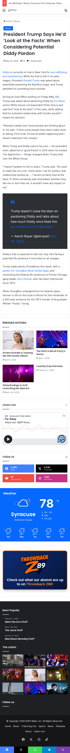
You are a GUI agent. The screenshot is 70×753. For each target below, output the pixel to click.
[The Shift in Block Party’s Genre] (51, 339)
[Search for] (66, 11)
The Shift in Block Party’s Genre (50, 352)
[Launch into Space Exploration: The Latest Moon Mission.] (12, 688)
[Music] (12, 10)
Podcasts (60, 726)
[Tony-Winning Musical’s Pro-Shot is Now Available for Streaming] (57, 674)
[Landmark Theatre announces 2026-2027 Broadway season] (12, 660)
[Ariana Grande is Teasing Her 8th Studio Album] (18, 340)
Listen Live (39, 731)
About (28, 731)
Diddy (6, 72)
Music (17, 21)
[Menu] (4, 11)
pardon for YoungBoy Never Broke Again (26, 270)
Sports (42, 726)
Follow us (8, 702)
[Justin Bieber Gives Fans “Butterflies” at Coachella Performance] (35, 661)
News (51, 726)
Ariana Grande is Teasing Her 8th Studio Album (18, 354)
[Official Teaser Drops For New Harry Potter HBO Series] (57, 688)
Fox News (59, 101)
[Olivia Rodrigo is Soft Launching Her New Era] (18, 373)
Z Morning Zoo (28, 726)
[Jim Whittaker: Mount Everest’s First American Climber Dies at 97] (57, 660)
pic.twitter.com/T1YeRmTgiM (32, 227)
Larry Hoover (24, 278)
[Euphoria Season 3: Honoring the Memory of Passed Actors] (12, 674)
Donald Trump (31, 80)
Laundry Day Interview (49, 366)
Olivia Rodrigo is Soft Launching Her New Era (16, 387)
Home (8, 21)
